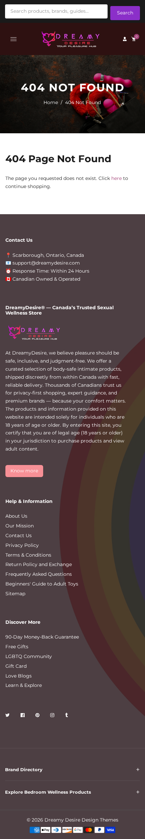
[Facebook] (23, 716)
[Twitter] (8, 716)
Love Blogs (18, 676)
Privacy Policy (22, 545)
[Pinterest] (38, 716)
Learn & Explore (23, 685)
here (116, 178)
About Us (16, 516)
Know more (24, 471)
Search (125, 13)
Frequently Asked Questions (38, 574)
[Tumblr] (67, 716)
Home (51, 102)
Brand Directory (23, 769)
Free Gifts (16, 647)
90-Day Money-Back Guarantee (42, 637)
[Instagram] (53, 716)
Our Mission (19, 526)
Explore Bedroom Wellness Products (48, 792)
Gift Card (16, 666)
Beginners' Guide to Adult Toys (41, 584)
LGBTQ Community (28, 656)
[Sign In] (125, 39)
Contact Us (18, 535)
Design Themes (100, 820)
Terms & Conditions (28, 555)
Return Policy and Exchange (38, 564)
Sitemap (15, 594)
